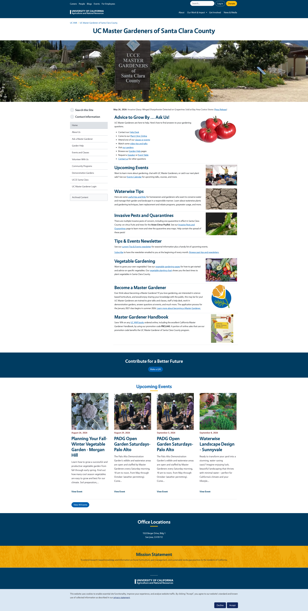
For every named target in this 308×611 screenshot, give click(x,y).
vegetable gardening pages (167, 266)
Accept (232, 605)
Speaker (131, 155)
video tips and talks (139, 143)
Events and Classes (80, 152)
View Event (76, 491)
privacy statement (121, 597)
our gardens (128, 147)
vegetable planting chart (161, 270)
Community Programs (82, 166)
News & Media (230, 12)
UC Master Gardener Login (84, 186)
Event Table (143, 155)
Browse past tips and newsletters (204, 252)
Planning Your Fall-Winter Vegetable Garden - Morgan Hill (89, 447)
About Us (76, 132)
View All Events (80, 504)
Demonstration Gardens (83, 172)
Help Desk (134, 132)
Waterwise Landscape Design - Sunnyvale (217, 444)
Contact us (123, 158)
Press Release (221, 109)
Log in (220, 3)
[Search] (212, 3)
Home (75, 125)
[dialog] (154, 600)
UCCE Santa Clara (80, 179)
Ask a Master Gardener (82, 138)
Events (97, 3)
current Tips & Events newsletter (136, 246)
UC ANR (73, 22)
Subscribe (118, 252)
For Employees (108, 3)
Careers (73, 3)
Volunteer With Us (80, 159)
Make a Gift (155, 369)
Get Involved (215, 12)
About (181, 12)
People (82, 3)
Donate (231, 3)
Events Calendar (134, 176)
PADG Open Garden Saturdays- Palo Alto (132, 444)
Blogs (89, 3)
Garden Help (78, 145)
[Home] (87, 12)
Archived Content (80, 197)
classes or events (142, 139)
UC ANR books (137, 322)
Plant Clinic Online (138, 136)
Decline (220, 605)
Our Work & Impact (196, 12)
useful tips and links (137, 196)
